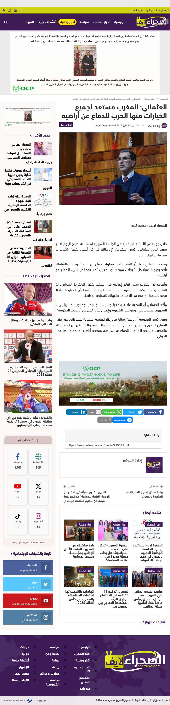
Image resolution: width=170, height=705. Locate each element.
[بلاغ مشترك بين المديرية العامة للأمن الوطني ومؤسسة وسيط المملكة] (79, 530)
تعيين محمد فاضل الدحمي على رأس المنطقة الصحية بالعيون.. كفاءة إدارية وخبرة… (29, 230)
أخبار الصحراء (101, 21)
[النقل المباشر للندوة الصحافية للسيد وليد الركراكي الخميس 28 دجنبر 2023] (28, 346)
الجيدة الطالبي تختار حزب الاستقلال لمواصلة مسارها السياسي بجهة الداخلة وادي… (28, 153)
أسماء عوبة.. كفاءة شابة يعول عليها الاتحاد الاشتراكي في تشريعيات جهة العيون (28, 178)
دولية (56, 660)
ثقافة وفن (52, 653)
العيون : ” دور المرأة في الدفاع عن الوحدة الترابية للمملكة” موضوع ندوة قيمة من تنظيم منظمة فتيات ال (86, 496)
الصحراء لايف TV (81, 669)
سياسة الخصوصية (53, 682)
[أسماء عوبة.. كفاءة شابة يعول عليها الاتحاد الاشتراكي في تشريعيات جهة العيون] (43, 174)
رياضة (56, 667)
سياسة (84, 21)
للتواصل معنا (162, 9)
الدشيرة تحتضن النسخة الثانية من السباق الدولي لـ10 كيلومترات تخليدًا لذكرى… (28, 256)
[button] (153, 412)
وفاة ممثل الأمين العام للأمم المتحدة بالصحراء (144, 494)
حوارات (24, 647)
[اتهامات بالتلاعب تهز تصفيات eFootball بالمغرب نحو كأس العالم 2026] (79, 576)
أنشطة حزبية (47, 21)
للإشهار (149, 9)
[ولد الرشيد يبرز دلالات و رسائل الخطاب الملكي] (28, 299)
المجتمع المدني (84, 679)
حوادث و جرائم (50, 673)
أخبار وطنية (67, 21)
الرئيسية (119, 21)
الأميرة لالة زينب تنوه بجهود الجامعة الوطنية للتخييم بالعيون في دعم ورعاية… (28, 204)
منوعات (85, 688)
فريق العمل (137, 9)
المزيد (30, 21)
